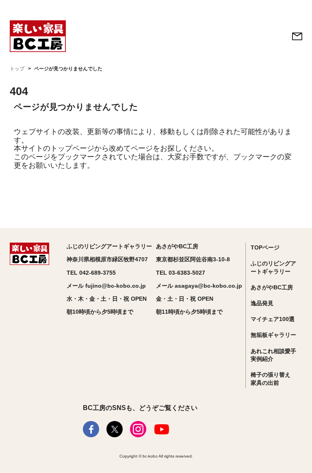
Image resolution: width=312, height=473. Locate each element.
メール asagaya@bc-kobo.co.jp (199, 285)
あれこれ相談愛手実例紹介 (273, 355)
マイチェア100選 (273, 319)
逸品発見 (262, 303)
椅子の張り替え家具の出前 (270, 378)
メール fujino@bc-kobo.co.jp (106, 285)
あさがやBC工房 (272, 287)
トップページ (72, 148)
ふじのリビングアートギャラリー (273, 267)
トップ (17, 69)
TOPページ (265, 247)
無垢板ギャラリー (273, 335)
